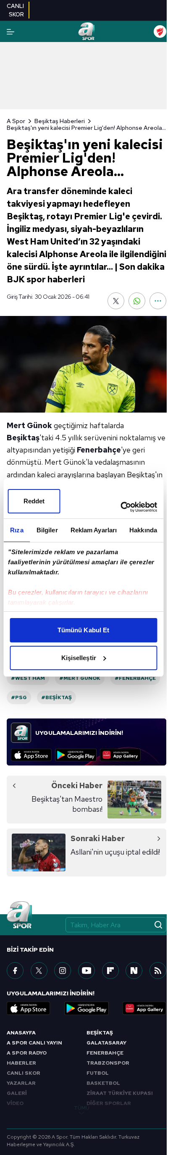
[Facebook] (15, 970)
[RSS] (157, 970)
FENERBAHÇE (104, 1053)
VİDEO (15, 1103)
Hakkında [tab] (143, 530)
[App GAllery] (120, 755)
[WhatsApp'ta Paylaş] (136, 300)
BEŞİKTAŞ (99, 1032)
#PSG (19, 697)
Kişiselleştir (78, 657)
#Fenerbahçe (135, 678)
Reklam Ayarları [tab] (94, 530)
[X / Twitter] (39, 970)
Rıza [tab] (16, 530)
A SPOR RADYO (27, 1053)
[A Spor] (86, 31)
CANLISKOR (15, 10)
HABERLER (21, 1063)
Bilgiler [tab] (47, 530)
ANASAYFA (21, 1032)
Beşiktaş (23, 437)
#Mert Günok (79, 678)
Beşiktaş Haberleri (59, 121)
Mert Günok (29, 425)
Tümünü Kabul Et (84, 630)
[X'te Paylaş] (115, 300)
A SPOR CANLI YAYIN (34, 1042)
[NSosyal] (134, 970)
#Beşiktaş (56, 697)
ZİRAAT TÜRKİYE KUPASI (119, 1093)
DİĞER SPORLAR (108, 1103)
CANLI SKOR (23, 1073)
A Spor (16, 121)
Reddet (34, 501)
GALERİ (17, 1093)
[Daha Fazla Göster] (157, 300)
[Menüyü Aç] (10, 31)
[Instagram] (62, 970)
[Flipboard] (110, 970)
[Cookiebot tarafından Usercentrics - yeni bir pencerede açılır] (120, 507)
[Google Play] (76, 755)
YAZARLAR (21, 1083)
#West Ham (28, 678)
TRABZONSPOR (107, 1063)
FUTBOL (97, 1073)
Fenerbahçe (99, 450)
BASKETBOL (103, 1083)
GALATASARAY (106, 1042)
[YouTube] (86, 970)
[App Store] (31, 755)
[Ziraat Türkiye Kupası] (160, 31)
